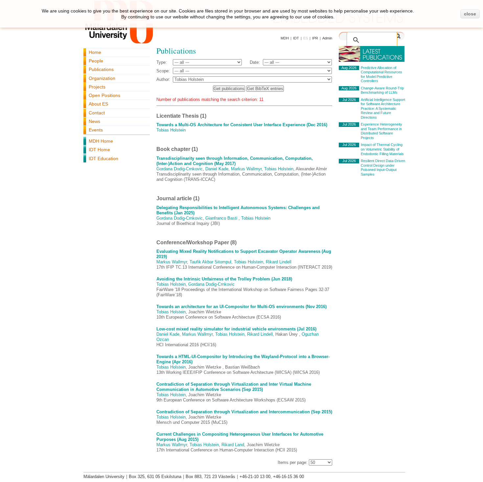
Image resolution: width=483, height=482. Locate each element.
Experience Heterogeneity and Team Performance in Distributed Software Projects (381, 131)
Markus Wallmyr (246, 168)
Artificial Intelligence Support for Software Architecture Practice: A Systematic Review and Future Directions (383, 108)
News (94, 121)
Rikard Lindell (278, 261)
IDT (296, 38)
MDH (285, 38)
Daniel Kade (216, 168)
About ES (98, 104)
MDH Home (101, 141)
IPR (315, 38)
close (470, 13)
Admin (327, 38)
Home (95, 52)
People (96, 60)
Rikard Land (232, 444)
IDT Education (103, 158)
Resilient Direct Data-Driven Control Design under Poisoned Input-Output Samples (383, 167)
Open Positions (104, 95)
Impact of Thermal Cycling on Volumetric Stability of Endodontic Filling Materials (382, 149)
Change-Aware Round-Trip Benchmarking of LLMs (382, 90)
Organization (102, 78)
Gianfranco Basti (221, 218)
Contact (97, 112)
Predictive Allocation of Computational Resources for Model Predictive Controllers (381, 74)
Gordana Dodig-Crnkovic (179, 168)
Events (96, 130)
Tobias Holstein (171, 130)
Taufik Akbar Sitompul (210, 261)
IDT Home (99, 149)
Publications (101, 69)
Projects (97, 86)
